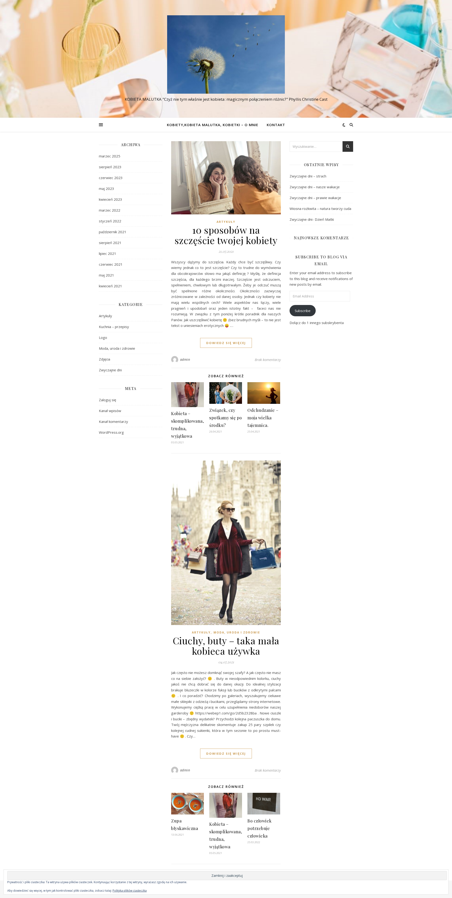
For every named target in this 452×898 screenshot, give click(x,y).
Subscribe (303, 310)
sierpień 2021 (110, 242)
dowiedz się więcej (226, 343)
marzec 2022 (109, 210)
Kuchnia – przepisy (114, 326)
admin (185, 359)
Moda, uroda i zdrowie (117, 348)
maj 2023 (106, 188)
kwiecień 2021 (110, 286)
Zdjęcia (104, 359)
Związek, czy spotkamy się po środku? (225, 417)
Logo (103, 337)
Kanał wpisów (110, 410)
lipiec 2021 (107, 253)
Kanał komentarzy (113, 421)
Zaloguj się (107, 399)
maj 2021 (106, 275)
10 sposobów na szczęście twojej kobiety (226, 235)
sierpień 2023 (110, 166)
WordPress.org (111, 432)
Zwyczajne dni (110, 370)
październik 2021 (112, 231)
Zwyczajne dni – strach (308, 176)
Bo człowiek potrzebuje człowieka (259, 828)
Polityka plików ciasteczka (130, 891)
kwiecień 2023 (110, 199)
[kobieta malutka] (226, 54)
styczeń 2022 (110, 221)
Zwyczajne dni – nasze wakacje (315, 186)
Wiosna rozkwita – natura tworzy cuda (320, 208)
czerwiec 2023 (111, 177)
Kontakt (276, 124)
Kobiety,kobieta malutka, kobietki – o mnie (212, 124)
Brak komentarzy (268, 359)
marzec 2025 (109, 156)
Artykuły (105, 315)
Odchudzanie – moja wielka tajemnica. (262, 417)
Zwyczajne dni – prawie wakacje (315, 197)
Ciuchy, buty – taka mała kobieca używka (226, 645)
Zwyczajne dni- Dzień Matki (312, 219)
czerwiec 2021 (111, 264)
